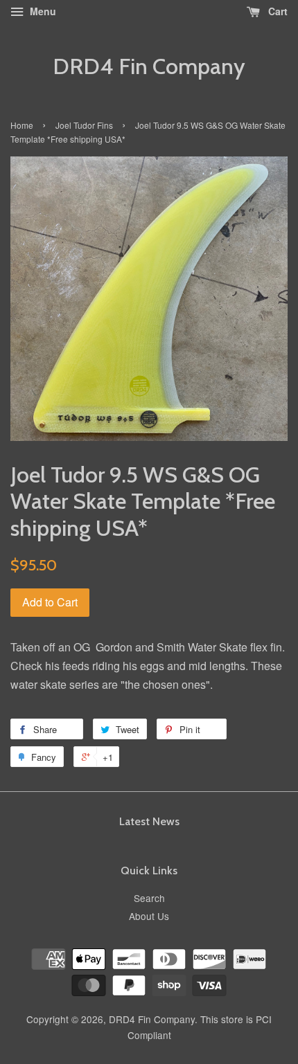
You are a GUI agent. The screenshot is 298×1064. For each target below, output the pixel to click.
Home (21, 125)
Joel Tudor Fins (84, 125)
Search (149, 898)
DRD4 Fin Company (149, 66)
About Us (149, 916)
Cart (276, 11)
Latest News (149, 821)
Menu (41, 11)
